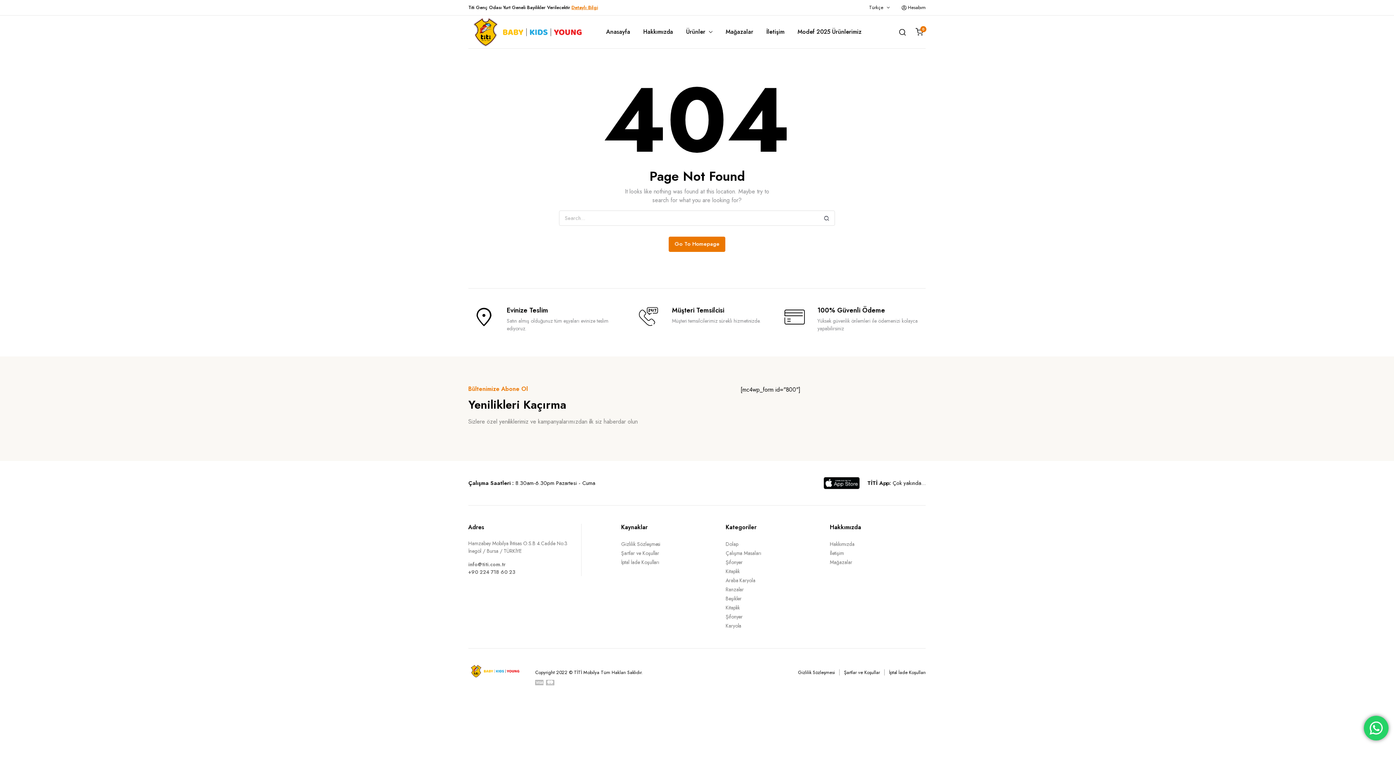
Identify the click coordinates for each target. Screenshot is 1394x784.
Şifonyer (734, 562)
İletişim (775, 32)
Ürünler (695, 32)
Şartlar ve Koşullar (640, 553)
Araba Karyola (741, 580)
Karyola (734, 625)
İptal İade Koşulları (640, 562)
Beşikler (734, 598)
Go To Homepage (697, 244)
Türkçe (876, 7)
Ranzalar (735, 589)
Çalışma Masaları (744, 553)
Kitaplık (733, 571)
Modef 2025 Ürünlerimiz (829, 32)
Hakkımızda (658, 32)
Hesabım (917, 7)
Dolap (732, 544)
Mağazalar (739, 32)
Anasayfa (618, 32)
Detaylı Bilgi (584, 7)
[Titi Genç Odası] (526, 31)
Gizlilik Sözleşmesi (640, 544)
